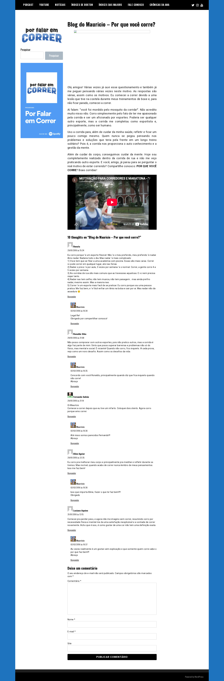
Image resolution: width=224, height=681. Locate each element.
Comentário (74, 581)
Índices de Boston (82, 5)
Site (70, 643)
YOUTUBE (44, 5)
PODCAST (28, 5)
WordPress (199, 676)
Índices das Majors (110, 5)
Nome (71, 619)
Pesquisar (25, 50)
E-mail (72, 631)
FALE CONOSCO (136, 5)
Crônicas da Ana (159, 5)
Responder (72, 296)
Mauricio (80, 306)
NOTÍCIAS (60, 5)
